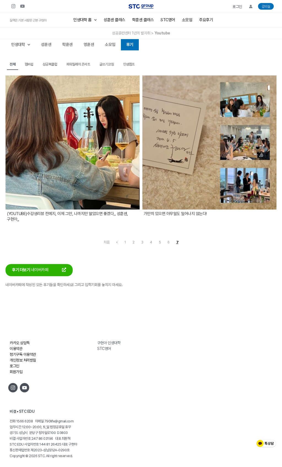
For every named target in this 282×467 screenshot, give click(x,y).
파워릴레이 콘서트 (78, 64)
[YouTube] (22, 6)
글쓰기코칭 (106, 64)
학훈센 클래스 (143, 19)
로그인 (237, 6)
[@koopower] (24, 387)
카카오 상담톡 (20, 343)
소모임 (187, 19)
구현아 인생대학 (108, 343)
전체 (12, 64)
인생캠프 (129, 64)
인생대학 (18, 44)
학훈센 (67, 44)
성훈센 (46, 44)
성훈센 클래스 (114, 19)
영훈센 (89, 44)
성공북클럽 (50, 64)
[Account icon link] (251, 6)
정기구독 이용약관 (23, 354)
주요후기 (206, 19)
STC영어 (168, 19)
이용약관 (16, 348)
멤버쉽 (29, 64)
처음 (106, 242)
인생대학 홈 (82, 19)
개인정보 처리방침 (23, 360)
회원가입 (16, 372)
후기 (129, 44)
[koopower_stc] (13, 6)
